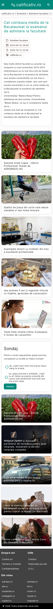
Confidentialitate (10, 568)
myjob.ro (31, 596)
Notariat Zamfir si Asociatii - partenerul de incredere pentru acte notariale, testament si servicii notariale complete (25, 445)
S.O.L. (31, 568)
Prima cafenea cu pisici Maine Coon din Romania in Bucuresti (25, 541)
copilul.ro (6, 600)
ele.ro (5, 586)
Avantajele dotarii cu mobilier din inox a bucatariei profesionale (26, 250)
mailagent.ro (8, 596)
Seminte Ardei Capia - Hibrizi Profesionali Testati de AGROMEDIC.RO (21, 165)
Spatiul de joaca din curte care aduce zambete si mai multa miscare (26, 209)
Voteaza (10, 386)
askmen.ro (7, 581)
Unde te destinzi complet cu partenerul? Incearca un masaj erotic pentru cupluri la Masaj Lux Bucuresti (26, 508)
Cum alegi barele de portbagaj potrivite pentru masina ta (22, 479)
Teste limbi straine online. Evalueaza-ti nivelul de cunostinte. (26, 333)
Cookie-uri (7, 559)
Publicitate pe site (37, 564)
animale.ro (32, 581)
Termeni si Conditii (11, 564)
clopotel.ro (32, 600)
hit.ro (29, 586)
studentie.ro (8, 591)
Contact (32, 559)
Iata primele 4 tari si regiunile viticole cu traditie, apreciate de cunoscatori (26, 292)
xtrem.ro (31, 591)
